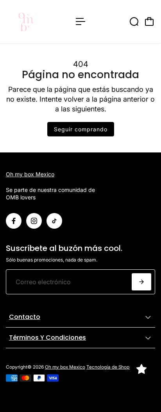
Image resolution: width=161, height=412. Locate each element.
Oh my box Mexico (30, 174)
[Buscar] (134, 21)
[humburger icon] (80, 21)
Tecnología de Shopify (110, 367)
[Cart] (149, 21)
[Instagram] (34, 221)
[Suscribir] (141, 282)
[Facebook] (13, 221)
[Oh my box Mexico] (37, 21)
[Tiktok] (54, 221)
